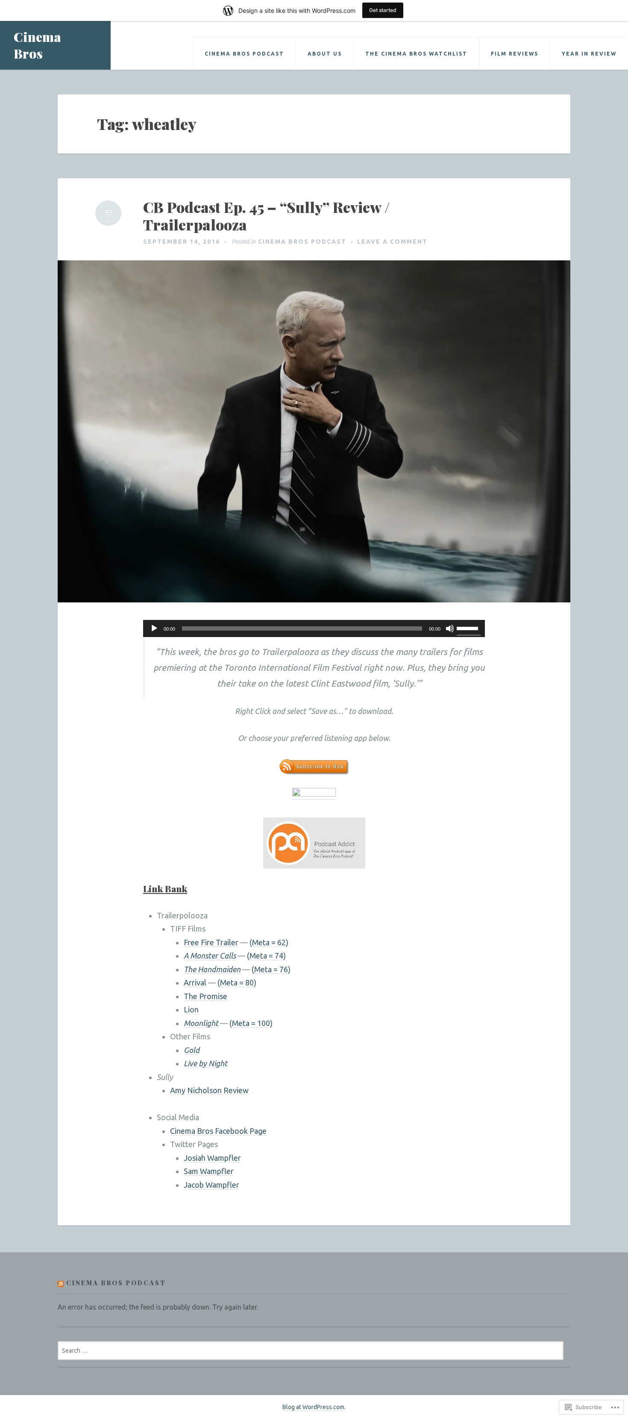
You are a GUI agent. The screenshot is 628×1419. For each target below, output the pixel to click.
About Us (325, 53)
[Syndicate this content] (61, 1283)
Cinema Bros (37, 45)
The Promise (205, 996)
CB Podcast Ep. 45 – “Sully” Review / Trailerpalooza (266, 215)
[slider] (469, 627)
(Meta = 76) (271, 969)
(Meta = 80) (236, 982)
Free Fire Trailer (211, 942)
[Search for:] (310, 1350)
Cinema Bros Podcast (244, 53)
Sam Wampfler (209, 1171)
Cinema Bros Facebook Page (218, 1131)
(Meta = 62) (268, 942)
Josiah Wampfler (212, 1157)
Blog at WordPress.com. (314, 1407)
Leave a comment (392, 241)
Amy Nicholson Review (209, 1090)
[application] (314, 628)
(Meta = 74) (266, 955)
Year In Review (589, 53)
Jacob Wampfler (211, 1184)
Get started (382, 10)
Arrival (195, 982)
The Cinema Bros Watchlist (416, 53)
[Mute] (450, 628)
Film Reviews (514, 53)
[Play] (154, 628)
